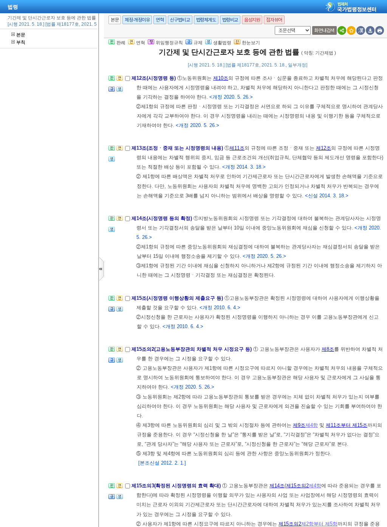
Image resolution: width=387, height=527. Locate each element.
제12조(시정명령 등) (154, 78)
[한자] (360, 30)
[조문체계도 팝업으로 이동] (111, 80)
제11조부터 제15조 (346, 425)
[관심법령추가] (351, 30)
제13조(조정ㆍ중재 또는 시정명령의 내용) (178, 148)
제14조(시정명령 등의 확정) (163, 218)
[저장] (370, 30)
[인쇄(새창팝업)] (379, 30)
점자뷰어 (274, 20)
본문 (20, 34)
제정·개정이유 (137, 20)
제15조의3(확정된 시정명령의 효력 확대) (177, 485)
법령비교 (230, 20)
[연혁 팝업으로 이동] (119, 80)
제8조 (328, 349)
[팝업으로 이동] (119, 91)
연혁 (160, 20)
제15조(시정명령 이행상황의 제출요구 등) (178, 298)
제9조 (299, 425)
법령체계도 (206, 20)
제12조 (323, 148)
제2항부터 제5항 (319, 524)
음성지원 (252, 20)
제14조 (277, 485)
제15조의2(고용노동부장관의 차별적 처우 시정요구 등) (192, 349)
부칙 (20, 42)
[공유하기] (341, 30)
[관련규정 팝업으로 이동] (111, 91)
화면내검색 (324, 30)
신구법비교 (180, 20)
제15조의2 (297, 485)
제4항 (311, 425)
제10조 (220, 78)
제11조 (237, 148)
